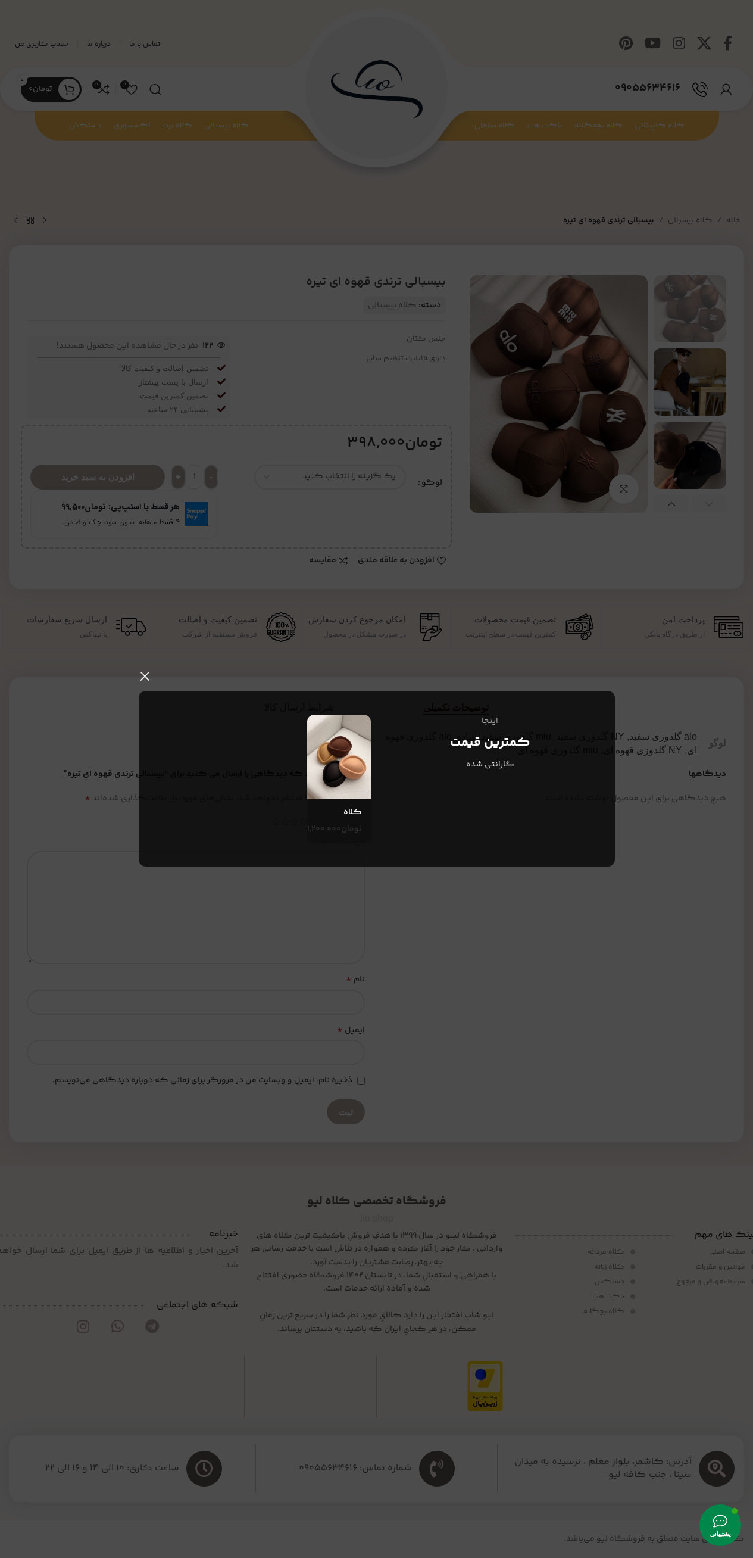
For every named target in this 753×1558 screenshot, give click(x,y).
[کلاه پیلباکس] (339, 757)
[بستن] (145, 676)
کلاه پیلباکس (344, 818)
